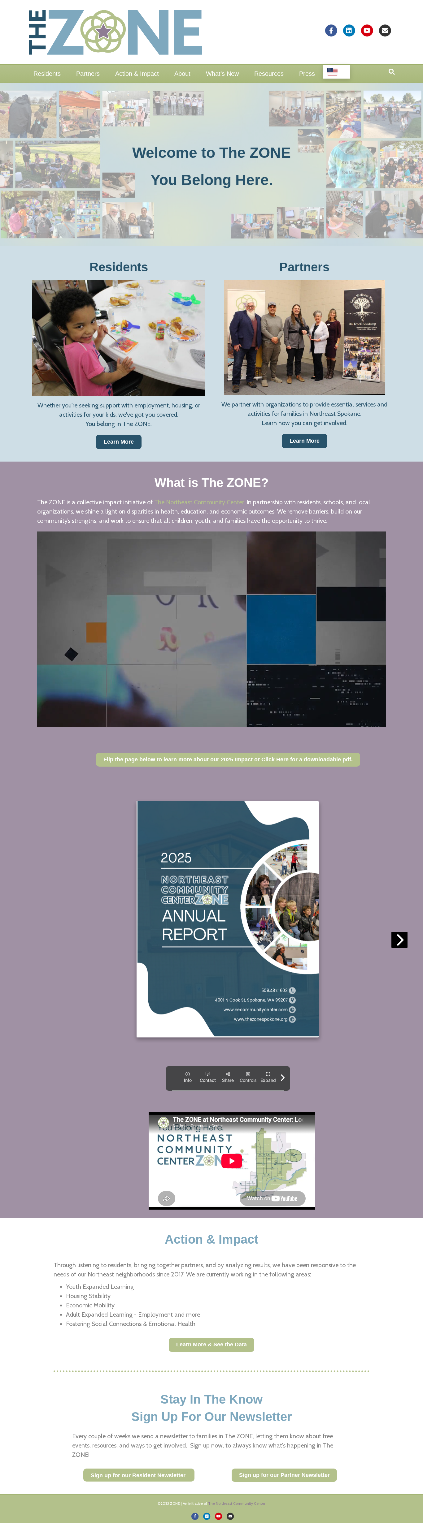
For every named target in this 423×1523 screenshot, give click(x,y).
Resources (269, 73)
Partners (88, 73)
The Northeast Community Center (236, 1503)
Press (307, 73)
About (182, 73)
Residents (47, 73)
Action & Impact (137, 73)
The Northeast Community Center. (199, 502)
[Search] (391, 71)
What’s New (222, 73)
